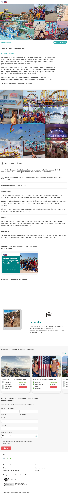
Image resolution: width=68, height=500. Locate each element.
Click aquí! (34, 19)
